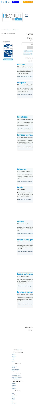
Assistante (14, 383)
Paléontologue (22, 117)
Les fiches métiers (15, 30)
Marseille (13, 398)
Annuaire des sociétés (16, 375)
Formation (14, 356)
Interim (13, 358)
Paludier (20, 187)
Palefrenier (21, 64)
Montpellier (14, 403)
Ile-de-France (14, 395)
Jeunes (13, 361)
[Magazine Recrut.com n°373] (8, 57)
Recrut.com (20, 350)
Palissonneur (22, 169)
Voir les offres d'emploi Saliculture (24, 199)
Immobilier (14, 385)
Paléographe (21, 82)
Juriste (13, 387)
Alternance (14, 354)
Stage (13, 359)
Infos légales (14, 366)
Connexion (15, 2)
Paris (13, 393)
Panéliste (20, 221)
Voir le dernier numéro (8, 59)
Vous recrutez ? (28, 2)
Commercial (14, 388)
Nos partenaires (15, 371)
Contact (13, 367)
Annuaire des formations (16, 377)
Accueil (8, 30)
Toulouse (13, 399)
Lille (12, 401)
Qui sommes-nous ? (16, 369)
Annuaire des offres (15, 379)
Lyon (12, 396)
